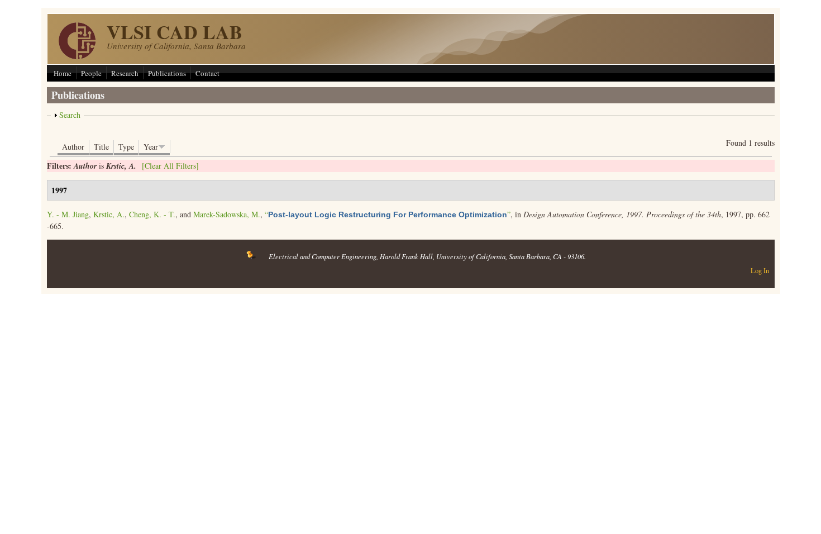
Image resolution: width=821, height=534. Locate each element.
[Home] (77, 56)
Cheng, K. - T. (152, 214)
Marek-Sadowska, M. (226, 214)
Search (69, 114)
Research (125, 73)
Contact (207, 73)
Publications (167, 73)
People (91, 73)
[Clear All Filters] (170, 165)
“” (387, 214)
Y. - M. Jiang (68, 214)
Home (62, 73)
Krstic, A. (109, 214)
